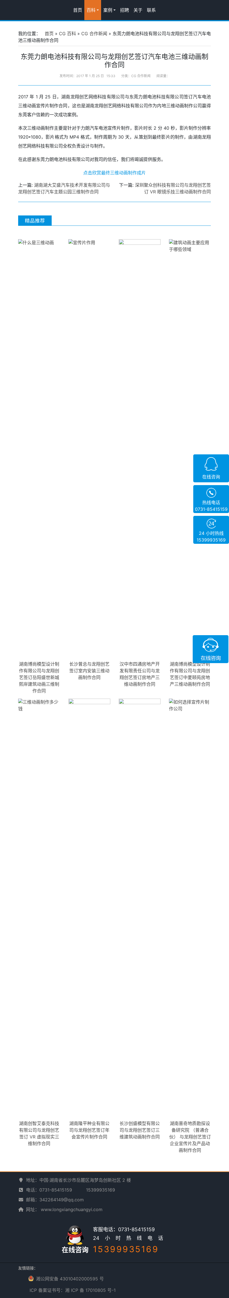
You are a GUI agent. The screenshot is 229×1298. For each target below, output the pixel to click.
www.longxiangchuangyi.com (71, 1209)
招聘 (124, 10)
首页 (77, 10)
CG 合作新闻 (94, 33)
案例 (107, 10)
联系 (151, 10)
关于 (137, 10)
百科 (91, 10)
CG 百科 (67, 33)
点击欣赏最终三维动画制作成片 (114, 172)
